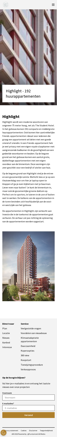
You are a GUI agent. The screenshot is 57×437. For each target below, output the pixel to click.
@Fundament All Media (36, 434)
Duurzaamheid (28, 346)
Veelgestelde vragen (31, 328)
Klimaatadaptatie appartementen (30, 339)
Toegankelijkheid (46, 430)
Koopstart (26, 360)
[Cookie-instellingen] (3, 433)
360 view (25, 355)
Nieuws (6, 337)
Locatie (6, 333)
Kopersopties (27, 350)
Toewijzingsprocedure (32, 364)
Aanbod (6, 342)
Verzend (28, 415)
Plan (4, 328)
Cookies (23, 430)
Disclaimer (33, 430)
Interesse (7, 347)
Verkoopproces (28, 369)
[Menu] (53, 5)
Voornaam (7, 393)
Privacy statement (11, 430)
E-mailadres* (8, 403)
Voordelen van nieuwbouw (34, 333)
